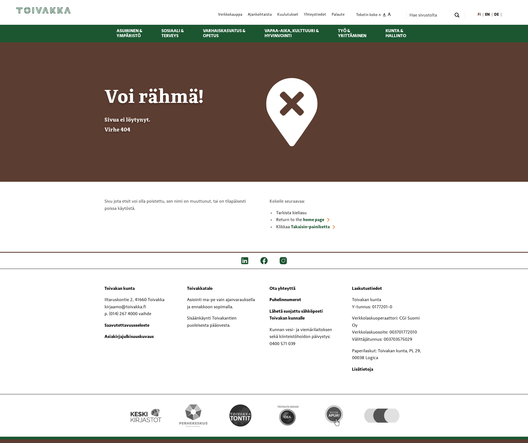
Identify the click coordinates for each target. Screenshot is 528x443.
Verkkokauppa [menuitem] (230, 14)
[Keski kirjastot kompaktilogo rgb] (146, 410)
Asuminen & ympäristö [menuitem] (129, 33)
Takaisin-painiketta (310, 227)
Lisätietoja (362, 369)
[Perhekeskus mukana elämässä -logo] (193, 415)
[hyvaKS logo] (382, 410)
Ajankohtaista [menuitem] (260, 14)
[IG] (283, 260)
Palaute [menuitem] (338, 14)
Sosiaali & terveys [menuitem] (172, 33)
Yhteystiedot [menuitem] (315, 14)
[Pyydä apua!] (335, 415)
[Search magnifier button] (457, 15)
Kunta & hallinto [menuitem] (396, 33)
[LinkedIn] (245, 260)
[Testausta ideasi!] (287, 415)
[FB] (264, 260)
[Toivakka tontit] (240, 415)
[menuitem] (479, 15)
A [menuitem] (380, 15)
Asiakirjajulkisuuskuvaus (129, 337)
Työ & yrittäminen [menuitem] (352, 33)
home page (313, 220)
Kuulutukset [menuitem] (287, 14)
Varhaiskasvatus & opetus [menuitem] (224, 33)
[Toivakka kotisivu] (43, 10)
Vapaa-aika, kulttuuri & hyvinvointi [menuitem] (292, 33)
